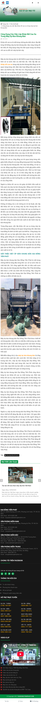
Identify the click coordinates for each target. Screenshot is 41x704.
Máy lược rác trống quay (9, 684)
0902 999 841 (6, 627)
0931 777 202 (26, 627)
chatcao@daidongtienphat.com (14, 542)
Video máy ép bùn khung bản (11, 670)
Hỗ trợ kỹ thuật (7, 590)
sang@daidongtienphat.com (13, 554)
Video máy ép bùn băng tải (10, 672)
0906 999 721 (12, 552)
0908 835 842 (26, 621)
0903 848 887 (6, 621)
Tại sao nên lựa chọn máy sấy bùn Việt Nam (16, 485)
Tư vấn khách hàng (8, 584)
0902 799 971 (26, 611)
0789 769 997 (6, 605)
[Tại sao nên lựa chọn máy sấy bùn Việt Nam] (20, 475)
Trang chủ (5, 24)
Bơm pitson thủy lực (8, 682)
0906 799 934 (26, 632)
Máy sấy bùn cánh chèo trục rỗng (12, 677)
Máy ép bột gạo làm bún (9, 680)
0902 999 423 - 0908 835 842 (17, 541)
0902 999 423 (6, 632)
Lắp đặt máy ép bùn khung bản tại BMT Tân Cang (16, 689)
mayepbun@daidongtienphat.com (15, 517)
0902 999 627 (6, 611)
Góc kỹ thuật (14, 24)
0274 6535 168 (12, 515)
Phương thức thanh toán (10, 587)
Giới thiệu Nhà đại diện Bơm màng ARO (14, 687)
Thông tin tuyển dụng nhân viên (12, 593)
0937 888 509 (6, 616)
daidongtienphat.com (26, 696)
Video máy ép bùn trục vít (10, 675)
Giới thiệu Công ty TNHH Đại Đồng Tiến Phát (15, 668)
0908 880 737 (26, 605)
